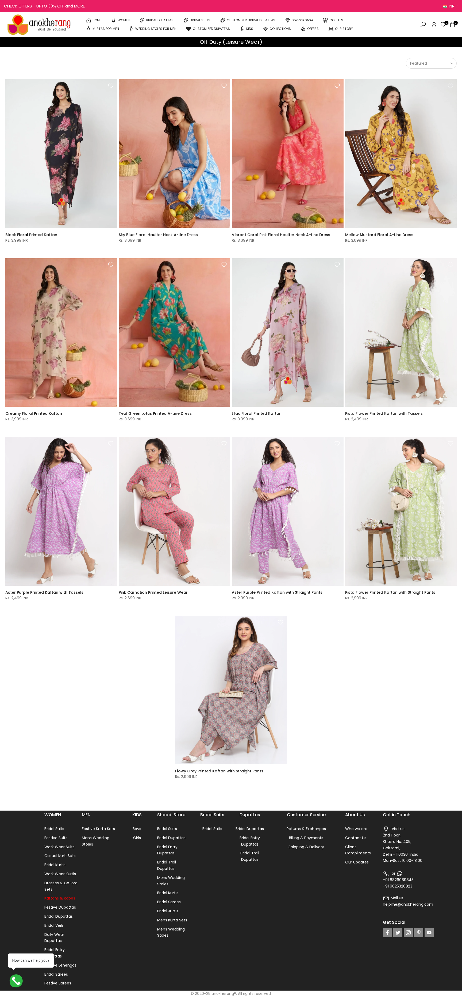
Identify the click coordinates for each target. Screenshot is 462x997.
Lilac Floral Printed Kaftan (257, 413)
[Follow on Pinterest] (418, 932)
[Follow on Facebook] (387, 932)
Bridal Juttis (167, 911)
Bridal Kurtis (55, 864)
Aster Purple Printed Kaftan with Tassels (44, 592)
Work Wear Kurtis (60, 874)
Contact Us (355, 837)
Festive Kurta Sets (98, 828)
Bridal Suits (54, 828)
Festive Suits (55, 837)
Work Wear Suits (59, 847)
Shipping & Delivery (306, 847)
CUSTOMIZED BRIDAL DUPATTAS (251, 20)
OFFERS (313, 28)
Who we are (356, 828)
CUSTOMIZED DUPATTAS (211, 28)
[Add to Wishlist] (110, 85)
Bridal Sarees (56, 974)
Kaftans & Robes (59, 898)
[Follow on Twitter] (397, 932)
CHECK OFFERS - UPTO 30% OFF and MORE (44, 6)
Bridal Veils (54, 925)
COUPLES (336, 20)
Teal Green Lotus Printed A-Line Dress (155, 413)
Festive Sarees (57, 983)
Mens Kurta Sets (172, 920)
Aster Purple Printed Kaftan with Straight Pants (277, 592)
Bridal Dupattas (58, 916)
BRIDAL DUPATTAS (160, 20)
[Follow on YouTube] (429, 932)
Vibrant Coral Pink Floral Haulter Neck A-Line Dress (281, 234)
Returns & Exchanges (306, 828)
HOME (97, 20)
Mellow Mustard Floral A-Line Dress (379, 234)
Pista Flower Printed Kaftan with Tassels (384, 413)
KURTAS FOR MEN (106, 28)
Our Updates (357, 862)
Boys (137, 828)
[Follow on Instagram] (408, 932)
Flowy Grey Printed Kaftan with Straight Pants (219, 771)
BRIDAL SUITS (200, 20)
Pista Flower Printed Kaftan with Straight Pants (390, 592)
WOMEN (124, 20)
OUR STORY (344, 28)
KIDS (249, 28)
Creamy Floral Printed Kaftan (33, 413)
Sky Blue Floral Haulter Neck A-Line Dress (158, 234)
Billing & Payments (306, 837)
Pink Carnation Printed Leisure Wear (153, 592)
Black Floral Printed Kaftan (31, 234)
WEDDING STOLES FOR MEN (155, 28)
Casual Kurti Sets (60, 855)
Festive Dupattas (60, 907)
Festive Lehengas (60, 965)
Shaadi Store (302, 20)
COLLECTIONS (280, 28)
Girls (137, 837)
